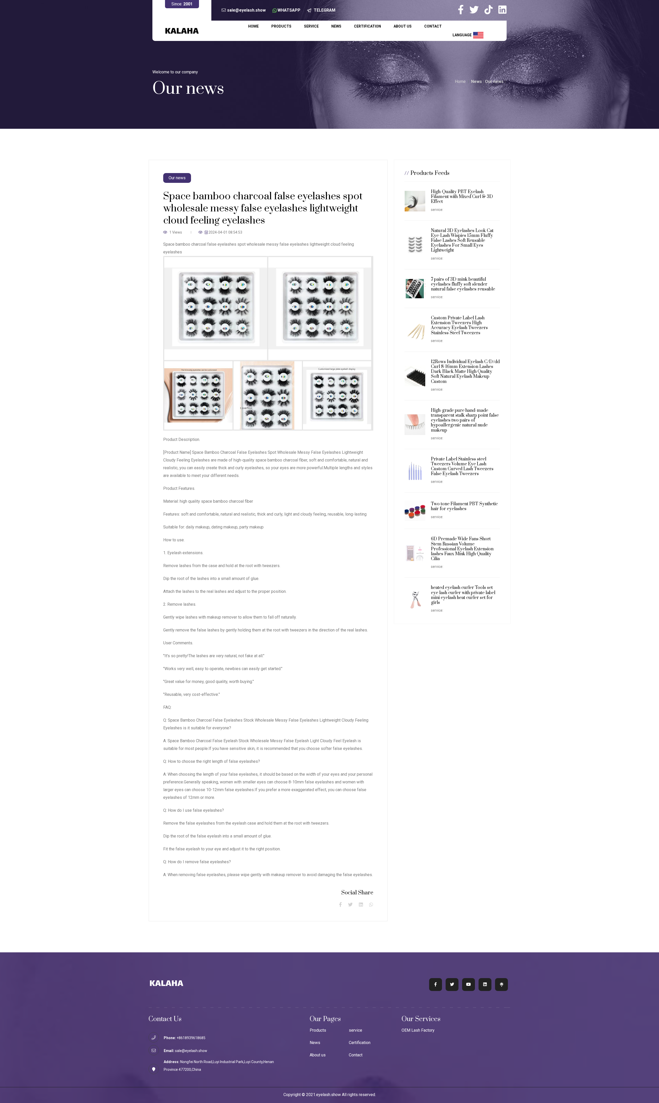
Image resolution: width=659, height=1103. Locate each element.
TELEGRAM (324, 10)
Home (253, 26)
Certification (367, 26)
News (336, 26)
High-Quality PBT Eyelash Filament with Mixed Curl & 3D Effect (462, 196)
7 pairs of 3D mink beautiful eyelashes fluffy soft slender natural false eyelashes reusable (463, 284)
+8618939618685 (191, 1038)
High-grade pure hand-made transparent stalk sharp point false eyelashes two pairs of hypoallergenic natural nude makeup (465, 420)
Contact (433, 26)
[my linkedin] (502, 9)
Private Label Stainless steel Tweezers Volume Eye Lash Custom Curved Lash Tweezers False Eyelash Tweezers (462, 466)
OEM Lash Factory (418, 1030)
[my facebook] (463, 9)
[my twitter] (476, 9)
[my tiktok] (490, 9)
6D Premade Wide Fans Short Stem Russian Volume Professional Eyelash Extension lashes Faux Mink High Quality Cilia (462, 549)
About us (403, 26)
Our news (494, 81)
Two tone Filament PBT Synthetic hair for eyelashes (464, 506)
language (463, 35)
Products (281, 26)
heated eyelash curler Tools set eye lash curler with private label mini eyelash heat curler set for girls (463, 595)
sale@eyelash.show (246, 10)
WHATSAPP (289, 10)
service (311, 26)
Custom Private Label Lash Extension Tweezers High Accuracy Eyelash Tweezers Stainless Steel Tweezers (459, 325)
